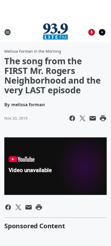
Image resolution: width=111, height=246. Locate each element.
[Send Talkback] (91, 32)
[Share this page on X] (82, 118)
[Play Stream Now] (102, 32)
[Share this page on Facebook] (72, 118)
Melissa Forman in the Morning (32, 51)
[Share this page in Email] (92, 118)
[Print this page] (103, 118)
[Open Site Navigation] (7, 32)
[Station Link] (55, 32)
